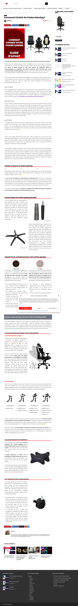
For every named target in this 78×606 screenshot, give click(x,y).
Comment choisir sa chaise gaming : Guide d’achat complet (21, 557)
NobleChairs (32, 590)
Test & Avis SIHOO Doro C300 (68, 90)
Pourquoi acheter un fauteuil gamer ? (46, 556)
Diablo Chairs (32, 583)
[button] (58, 295)
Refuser (39, 308)
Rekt (30, 595)
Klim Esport (32, 588)
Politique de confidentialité (43, 310)
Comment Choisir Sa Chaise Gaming (12, 8)
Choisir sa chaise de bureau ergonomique (62, 578)
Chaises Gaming (27, 8)
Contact (67, 8)
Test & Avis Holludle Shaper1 (68, 79)
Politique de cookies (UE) (58, 585)
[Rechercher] (46, 3)
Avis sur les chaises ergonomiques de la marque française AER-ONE (68, 66)
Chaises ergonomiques (39, 8)
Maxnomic (32, 589)
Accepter (25, 308)
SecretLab (31, 596)
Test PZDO (64, 59)
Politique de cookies (33, 310)
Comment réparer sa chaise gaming (9, 556)
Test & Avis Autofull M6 (67, 53)
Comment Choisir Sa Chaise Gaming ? (61, 576)
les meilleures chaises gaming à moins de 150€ (31, 96)
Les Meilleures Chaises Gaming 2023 (61, 580)
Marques (60, 8)
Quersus (31, 592)
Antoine (9, 20)
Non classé (64, 49)
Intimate (31, 586)
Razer (31, 593)
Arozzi (31, 580)
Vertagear (31, 599)
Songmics (32, 598)
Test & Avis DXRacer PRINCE (68, 84)
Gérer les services (22, 305)
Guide (9, 13)
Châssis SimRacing (52, 8)
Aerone (63, 68)
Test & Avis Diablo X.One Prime (69, 48)
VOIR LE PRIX (58, 40)
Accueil (5, 13)
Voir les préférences (53, 308)
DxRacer (63, 86)
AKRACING (31, 579)
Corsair (31, 582)
